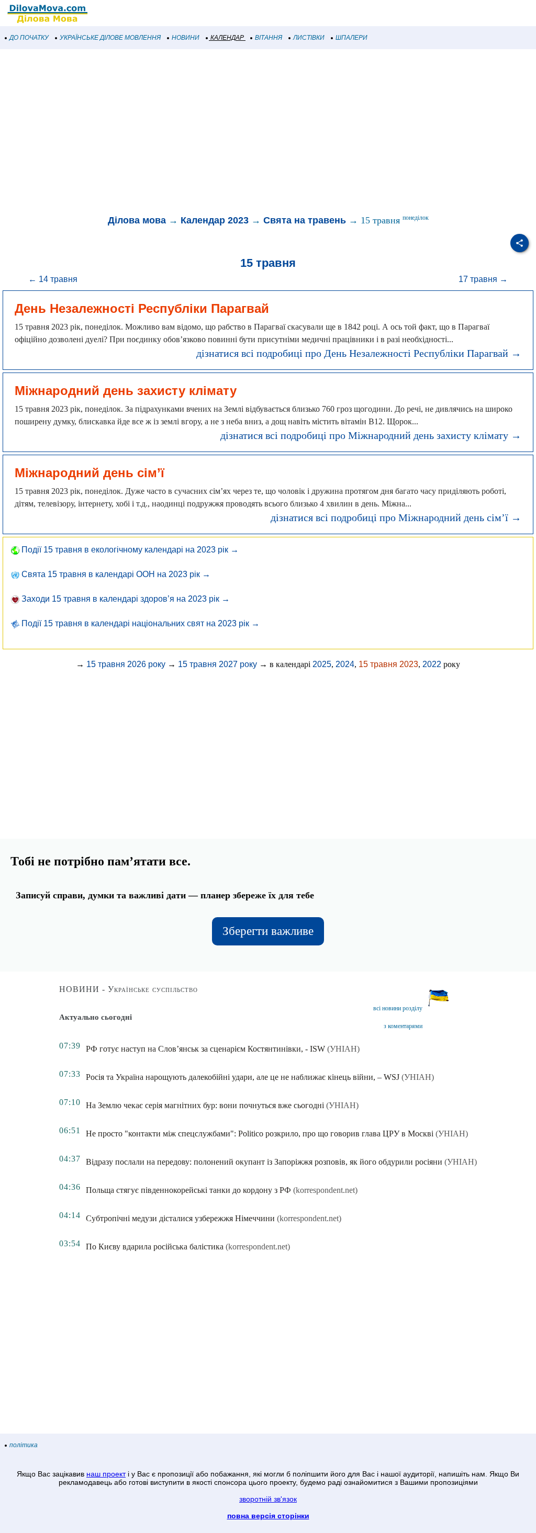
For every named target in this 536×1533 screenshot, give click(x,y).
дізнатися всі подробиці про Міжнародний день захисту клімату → (370, 435)
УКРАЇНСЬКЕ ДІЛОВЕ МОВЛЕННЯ (110, 37)
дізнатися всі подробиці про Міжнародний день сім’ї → (396, 517)
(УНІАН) (343, 1048)
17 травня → (483, 279)
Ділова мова (137, 220)
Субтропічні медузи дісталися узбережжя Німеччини (180, 1218)
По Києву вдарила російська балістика (155, 1246)
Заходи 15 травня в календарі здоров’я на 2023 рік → (124, 598)
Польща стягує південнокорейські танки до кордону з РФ (188, 1190)
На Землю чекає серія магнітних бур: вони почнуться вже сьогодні (205, 1105)
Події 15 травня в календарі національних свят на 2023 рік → (139, 623)
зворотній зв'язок (268, 1499)
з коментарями (403, 1026)
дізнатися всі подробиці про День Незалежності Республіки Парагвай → (358, 353)
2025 (321, 664)
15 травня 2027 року (217, 664)
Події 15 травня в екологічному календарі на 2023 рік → (129, 549)
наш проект (106, 1474)
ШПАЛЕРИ (351, 37)
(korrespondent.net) (325, 1190)
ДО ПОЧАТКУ (29, 37)
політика (23, 1445)
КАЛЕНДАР (227, 37)
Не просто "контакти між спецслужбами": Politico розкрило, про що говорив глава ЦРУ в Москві (259, 1133)
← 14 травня (52, 279)
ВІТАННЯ (268, 37)
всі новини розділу (397, 1008)
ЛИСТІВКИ (309, 37)
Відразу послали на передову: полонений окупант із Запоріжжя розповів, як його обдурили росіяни (264, 1161)
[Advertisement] (268, 133)
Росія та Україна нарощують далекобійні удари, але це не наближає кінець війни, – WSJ (242, 1077)
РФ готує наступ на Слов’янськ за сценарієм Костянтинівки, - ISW (205, 1048)
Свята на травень (304, 220)
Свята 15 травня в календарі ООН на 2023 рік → (114, 574)
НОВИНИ (185, 37)
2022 (431, 664)
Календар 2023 (215, 220)
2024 (345, 664)
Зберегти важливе (268, 931)
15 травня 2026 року (125, 664)
